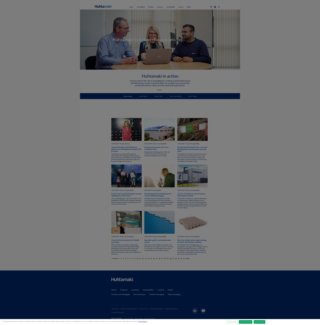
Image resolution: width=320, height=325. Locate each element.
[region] (160, 322)
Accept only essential (245, 321)
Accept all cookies (259, 321)
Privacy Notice (143, 321)
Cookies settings (232, 321)
